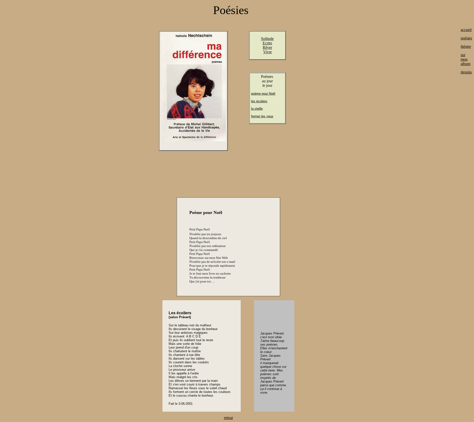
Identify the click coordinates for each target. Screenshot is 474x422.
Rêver (267, 47)
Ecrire (267, 43)
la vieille (257, 108)
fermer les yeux (262, 116)
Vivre (267, 52)
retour (228, 418)
